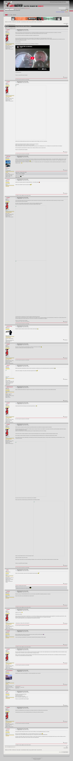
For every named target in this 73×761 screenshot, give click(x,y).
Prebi (7, 569)
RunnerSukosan (9, 670)
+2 (8, 157)
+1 (8, 199)
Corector (8, 179)
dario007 (8, 29)
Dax (7, 691)
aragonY (8, 365)
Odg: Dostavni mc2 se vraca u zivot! (22, 29)
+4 (8, 671)
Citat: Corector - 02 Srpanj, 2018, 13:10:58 (21, 172)
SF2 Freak (8, 156)
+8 (8, 180)
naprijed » (67, 23)
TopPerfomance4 (9, 386)
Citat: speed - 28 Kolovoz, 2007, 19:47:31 (21, 585)
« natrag (64, 23)
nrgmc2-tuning (9, 326)
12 (12, 24)
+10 (8, 327)
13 (13, 24)
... (14, 24)
